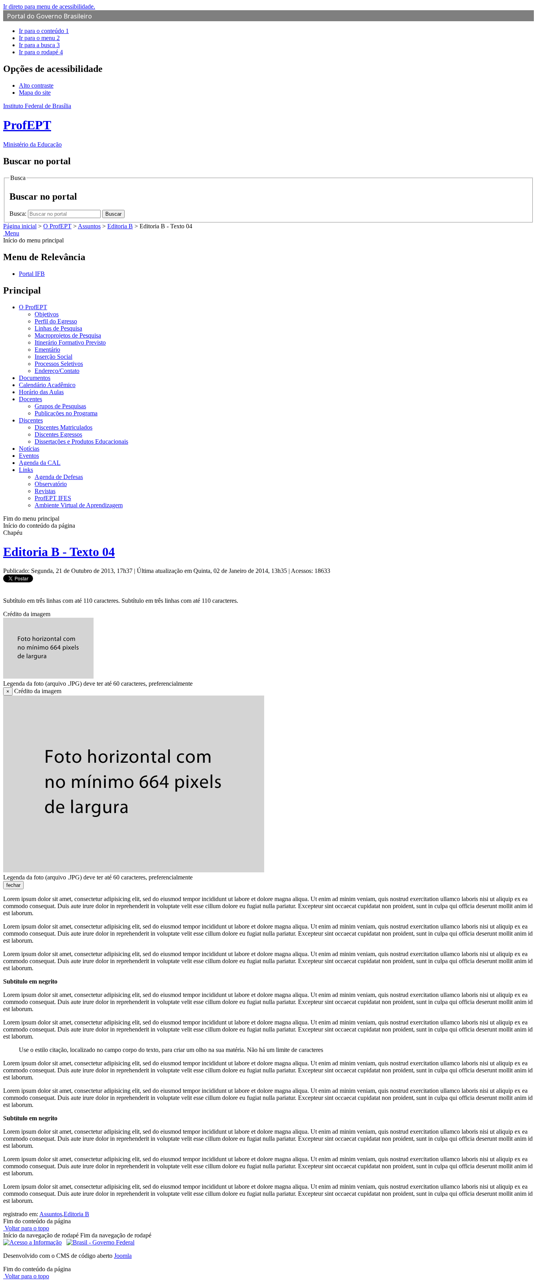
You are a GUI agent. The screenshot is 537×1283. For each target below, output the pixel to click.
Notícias (29, 448)
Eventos (29, 455)
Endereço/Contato (57, 370)
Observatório (51, 484)
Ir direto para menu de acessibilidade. (49, 6)
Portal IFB (32, 273)
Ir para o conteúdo (44, 31)
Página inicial (20, 226)
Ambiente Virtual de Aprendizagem (79, 505)
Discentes (31, 420)
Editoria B (120, 226)
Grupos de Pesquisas (60, 406)
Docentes (30, 399)
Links (26, 469)
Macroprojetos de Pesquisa (68, 335)
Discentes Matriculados (63, 427)
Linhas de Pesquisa (58, 328)
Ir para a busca (39, 45)
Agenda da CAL (40, 462)
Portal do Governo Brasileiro (49, 16)
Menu (11, 233)
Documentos (34, 377)
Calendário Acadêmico (47, 385)
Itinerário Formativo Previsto (70, 342)
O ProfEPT (57, 226)
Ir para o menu (39, 38)
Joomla (123, 1255)
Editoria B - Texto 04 (59, 552)
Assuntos (89, 226)
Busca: (18, 213)
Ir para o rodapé (41, 52)
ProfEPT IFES (53, 498)
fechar (13, 885)
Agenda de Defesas (59, 477)
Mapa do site (35, 92)
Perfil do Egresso (56, 321)
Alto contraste (36, 85)
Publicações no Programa (66, 413)
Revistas (45, 491)
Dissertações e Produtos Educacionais (81, 441)
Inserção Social (53, 356)
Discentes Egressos (58, 434)
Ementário (47, 349)
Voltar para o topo (26, 1228)
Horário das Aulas (41, 392)
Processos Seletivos (59, 363)
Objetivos (47, 314)
